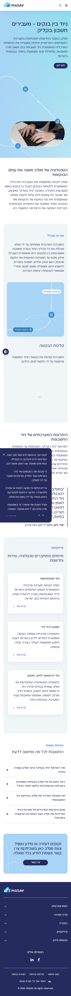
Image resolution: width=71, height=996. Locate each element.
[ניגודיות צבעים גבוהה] (6, 352)
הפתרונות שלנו (60, 906)
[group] (35, 324)
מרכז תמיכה (61, 915)
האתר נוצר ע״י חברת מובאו (33, 981)
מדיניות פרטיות (37, 974)
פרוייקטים (62, 932)
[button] (66, 5)
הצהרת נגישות (19, 974)
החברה (63, 923)
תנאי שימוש (53, 974)
